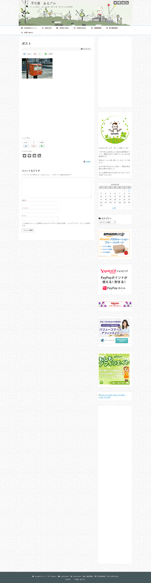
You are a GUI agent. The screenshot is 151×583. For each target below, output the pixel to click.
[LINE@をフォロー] (119, 2)
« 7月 (114, 208)
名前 (24, 200)
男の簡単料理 (113, 28)
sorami (87, 161)
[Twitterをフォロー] (115, 2)
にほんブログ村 (104, 397)
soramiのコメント (30, 28)
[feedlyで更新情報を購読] (123, 2)
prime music (80, 28)
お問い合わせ (28, 32)
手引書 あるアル (39, 3)
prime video (63, 28)
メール (25, 208)
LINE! (50, 54)
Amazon (47, 28)
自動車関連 (97, 28)
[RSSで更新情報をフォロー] (127, 2)
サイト (24, 216)
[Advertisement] (57, 110)
